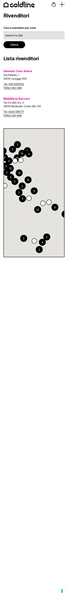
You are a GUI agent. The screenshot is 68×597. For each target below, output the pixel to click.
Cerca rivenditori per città (19, 27)
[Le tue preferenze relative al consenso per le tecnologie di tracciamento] (62, 591)
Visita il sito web (12, 87)
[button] (53, 4)
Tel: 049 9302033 (13, 84)
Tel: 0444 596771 (13, 111)
